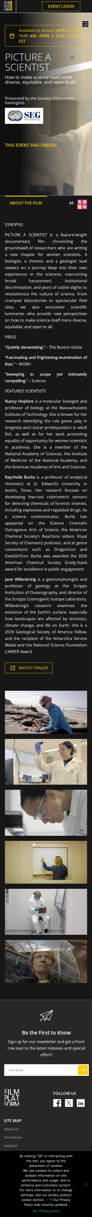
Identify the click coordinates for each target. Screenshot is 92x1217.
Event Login (61, 6)
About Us (11, 1129)
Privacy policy (49, 1211)
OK (34, 1211)
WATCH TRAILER (33, 668)
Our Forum (13, 1137)
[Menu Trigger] (85, 24)
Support (10, 1145)
